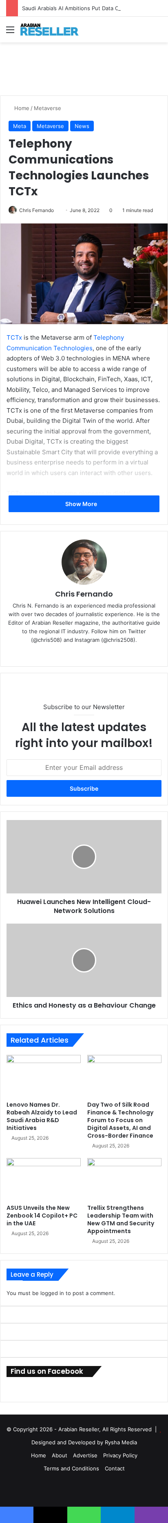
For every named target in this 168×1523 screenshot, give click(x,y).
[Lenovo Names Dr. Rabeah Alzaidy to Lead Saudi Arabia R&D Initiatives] (44, 1076)
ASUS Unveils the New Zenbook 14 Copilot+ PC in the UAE (42, 1215)
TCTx (14, 337)
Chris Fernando (36, 210)
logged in (52, 1293)
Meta (19, 126)
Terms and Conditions (71, 1468)
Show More (81, 503)
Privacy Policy (120, 1455)
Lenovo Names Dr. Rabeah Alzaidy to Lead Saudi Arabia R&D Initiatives (42, 1116)
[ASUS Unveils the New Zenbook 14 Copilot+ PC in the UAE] (44, 1179)
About (59, 1455)
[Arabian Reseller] (53, 29)
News (82, 126)
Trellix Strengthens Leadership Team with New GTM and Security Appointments (120, 1219)
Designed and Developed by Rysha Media (84, 1442)
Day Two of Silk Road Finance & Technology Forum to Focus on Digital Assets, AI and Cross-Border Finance (120, 1120)
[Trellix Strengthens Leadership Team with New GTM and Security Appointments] (124, 1179)
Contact (115, 1468)
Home (21, 108)
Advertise (85, 1455)
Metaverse (47, 108)
